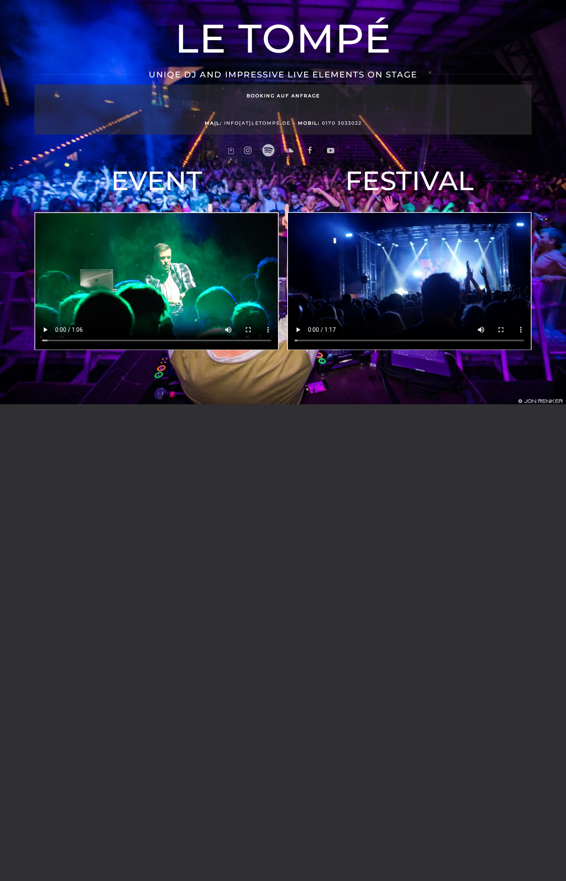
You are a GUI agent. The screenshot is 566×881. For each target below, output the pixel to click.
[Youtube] (330, 150)
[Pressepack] (231, 150)
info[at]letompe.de (247, 123)
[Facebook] (309, 150)
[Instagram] (247, 150)
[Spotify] (268, 150)
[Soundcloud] (289, 150)
